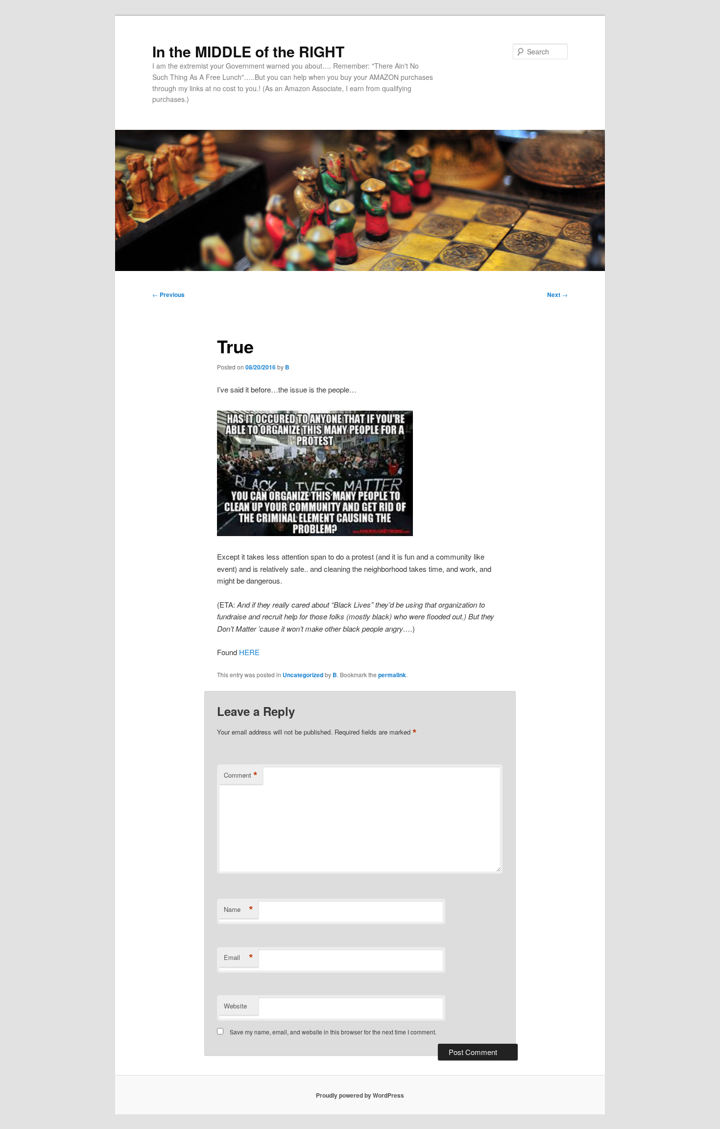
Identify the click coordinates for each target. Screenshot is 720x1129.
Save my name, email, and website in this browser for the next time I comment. (333, 1032)
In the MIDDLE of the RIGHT (248, 51)
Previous (168, 294)
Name (238, 909)
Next (557, 294)
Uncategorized (303, 674)
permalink (392, 674)
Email (238, 957)
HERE (249, 652)
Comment (241, 775)
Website (235, 1005)
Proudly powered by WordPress (360, 1095)
